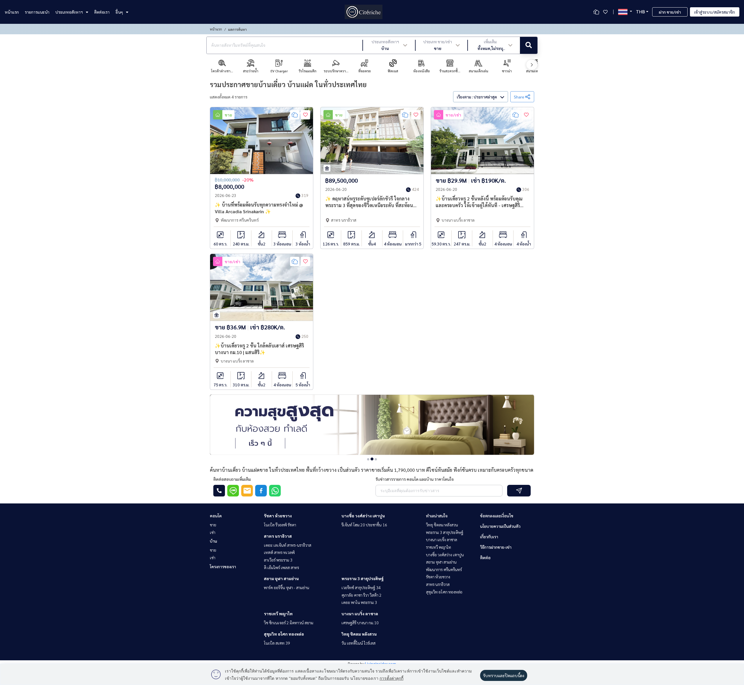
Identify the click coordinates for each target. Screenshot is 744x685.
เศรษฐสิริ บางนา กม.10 (360, 622)
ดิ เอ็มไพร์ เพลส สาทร (281, 567)
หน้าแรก (12, 12)
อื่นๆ (119, 12)
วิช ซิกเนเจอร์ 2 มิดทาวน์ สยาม (288, 622)
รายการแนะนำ (37, 12)
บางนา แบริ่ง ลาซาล (359, 613)
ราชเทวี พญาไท (278, 613)
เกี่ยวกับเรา (489, 536)
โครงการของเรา (223, 566)
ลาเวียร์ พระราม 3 (278, 559)
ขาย (213, 524)
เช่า (212, 532)
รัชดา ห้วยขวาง (278, 515)
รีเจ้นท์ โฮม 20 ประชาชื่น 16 (364, 524)
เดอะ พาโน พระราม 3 (359, 602)
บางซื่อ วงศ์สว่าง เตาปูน (363, 515)
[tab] (368, 459)
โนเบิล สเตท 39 (277, 642)
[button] (389, 45)
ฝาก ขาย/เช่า (670, 12)
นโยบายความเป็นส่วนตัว (500, 526)
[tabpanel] (372, 424)
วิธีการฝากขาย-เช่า (496, 547)
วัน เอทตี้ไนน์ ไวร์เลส (358, 642)
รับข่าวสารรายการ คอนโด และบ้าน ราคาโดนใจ (414, 479)
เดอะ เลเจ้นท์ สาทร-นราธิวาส (287, 545)
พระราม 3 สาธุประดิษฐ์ (362, 578)
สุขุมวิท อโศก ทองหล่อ (284, 633)
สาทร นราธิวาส (278, 536)
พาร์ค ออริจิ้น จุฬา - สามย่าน (286, 587)
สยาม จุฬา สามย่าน (281, 578)
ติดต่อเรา (102, 12)
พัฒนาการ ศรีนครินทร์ (444, 569)
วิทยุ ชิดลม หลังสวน (359, 633)
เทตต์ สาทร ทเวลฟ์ (279, 552)
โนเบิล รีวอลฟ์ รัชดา (280, 524)
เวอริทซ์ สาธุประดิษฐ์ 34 (361, 587)
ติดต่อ (485, 557)
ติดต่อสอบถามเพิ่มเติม (232, 479)
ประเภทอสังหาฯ (69, 12)
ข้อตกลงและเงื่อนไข (496, 515)
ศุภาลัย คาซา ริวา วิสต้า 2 (361, 595)
